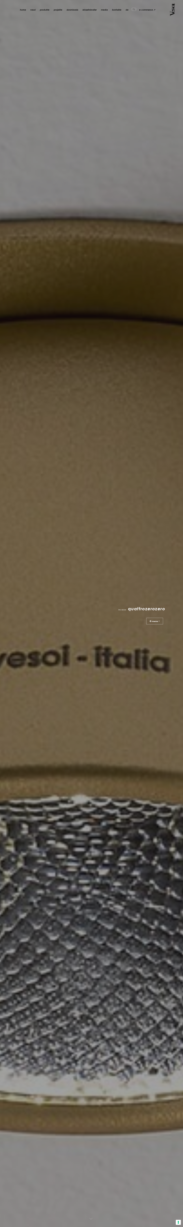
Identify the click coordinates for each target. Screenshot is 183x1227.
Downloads (72, 9)
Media (104, 9)
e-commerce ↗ (147, 9)
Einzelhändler (90, 9)
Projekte (58, 9)
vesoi (33, 9)
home (23, 9)
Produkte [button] (44, 9)
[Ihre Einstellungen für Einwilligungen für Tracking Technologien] (178, 1222)
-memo (154, 620)
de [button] (127, 9)
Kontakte (116, 9)
